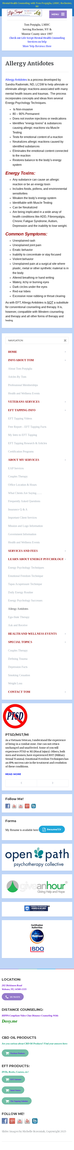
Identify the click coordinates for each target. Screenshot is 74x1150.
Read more (13, 774)
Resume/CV (54, 829)
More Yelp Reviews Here (37, 46)
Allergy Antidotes (16, 79)
